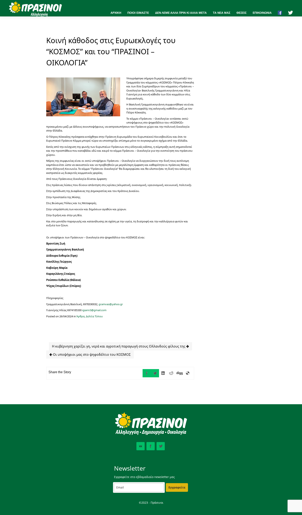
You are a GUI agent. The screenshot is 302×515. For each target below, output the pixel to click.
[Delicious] (188, 373)
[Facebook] (147, 373)
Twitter (161, 446)
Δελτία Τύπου (94, 316)
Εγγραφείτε (177, 487)
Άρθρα (80, 316)
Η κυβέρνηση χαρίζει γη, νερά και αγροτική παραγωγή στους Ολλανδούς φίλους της (119, 346)
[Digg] (179, 373)
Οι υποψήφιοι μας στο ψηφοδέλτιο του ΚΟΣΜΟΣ (91, 354)
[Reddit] (171, 373)
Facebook (150, 446)
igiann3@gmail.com (94, 310)
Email (140, 446)
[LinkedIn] (163, 373)
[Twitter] (155, 373)
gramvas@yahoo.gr (111, 304)
